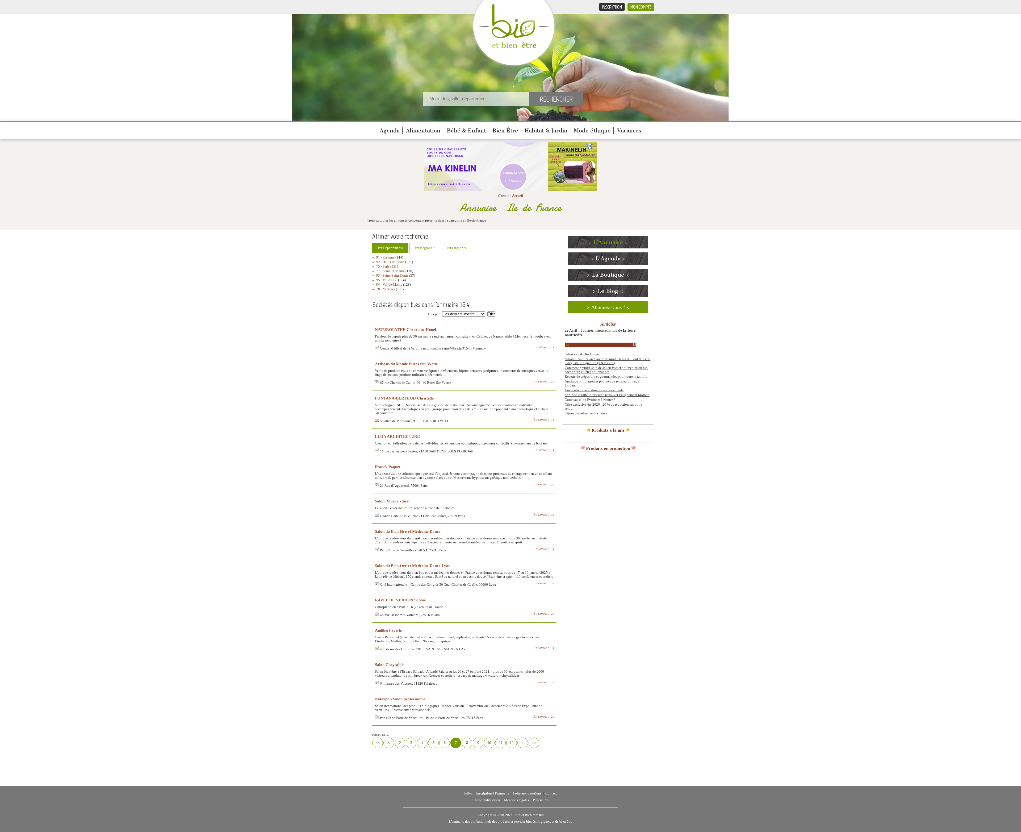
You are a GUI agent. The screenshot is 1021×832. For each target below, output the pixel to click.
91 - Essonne (385, 257)
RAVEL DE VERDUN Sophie (400, 600)
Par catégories (457, 248)
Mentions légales (516, 800)
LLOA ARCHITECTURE (397, 436)
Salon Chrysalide (389, 664)
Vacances (629, 130)
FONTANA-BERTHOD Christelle (404, 398)
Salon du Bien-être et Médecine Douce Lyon (412, 565)
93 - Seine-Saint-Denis (392, 275)
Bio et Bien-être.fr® (529, 815)
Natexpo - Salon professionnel (400, 699)
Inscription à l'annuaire (492, 793)
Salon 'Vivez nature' (392, 501)
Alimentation (423, 130)
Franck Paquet (387, 466)
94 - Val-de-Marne (389, 284)
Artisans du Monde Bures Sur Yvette (406, 363)
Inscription (612, 7)
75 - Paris (383, 266)
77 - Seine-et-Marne (390, 271)
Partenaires (541, 800)
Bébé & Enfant (466, 130)
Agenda (390, 130)
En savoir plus (543, 347)
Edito (468, 793)
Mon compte (640, 7)
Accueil (517, 196)
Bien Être (505, 130)
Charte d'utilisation (486, 800)
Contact (551, 793)
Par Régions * (425, 248)
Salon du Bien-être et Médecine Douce (408, 531)
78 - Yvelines (385, 289)
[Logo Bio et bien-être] (514, 47)
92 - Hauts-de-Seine (390, 262)
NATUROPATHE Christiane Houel (405, 329)
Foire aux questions (527, 793)
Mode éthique (592, 130)
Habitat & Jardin (546, 130)
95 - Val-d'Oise (386, 280)
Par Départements (390, 248)
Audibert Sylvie (388, 630)
